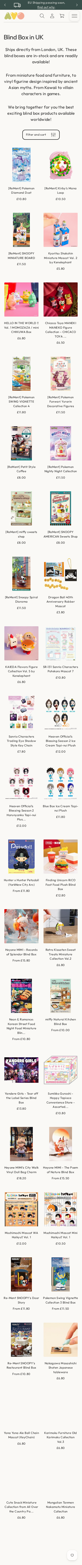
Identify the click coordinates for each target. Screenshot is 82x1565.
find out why (46, 7)
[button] (62, 16)
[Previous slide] (5, 5)
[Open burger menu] (74, 16)
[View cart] (62, 16)
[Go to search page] (42, 16)
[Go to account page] (52, 16)
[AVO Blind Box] (14, 16)
